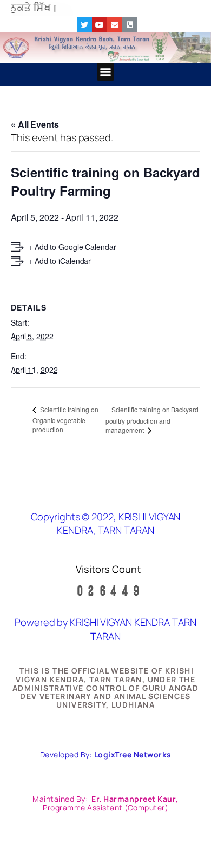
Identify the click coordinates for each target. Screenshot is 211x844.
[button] (106, 72)
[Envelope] (114, 24)
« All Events (35, 124)
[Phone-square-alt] (129, 24)
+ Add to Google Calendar (72, 246)
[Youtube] (99, 24)
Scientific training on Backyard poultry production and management (152, 420)
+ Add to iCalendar (59, 260)
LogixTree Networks (133, 754)
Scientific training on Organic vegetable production (65, 419)
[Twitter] (84, 24)
